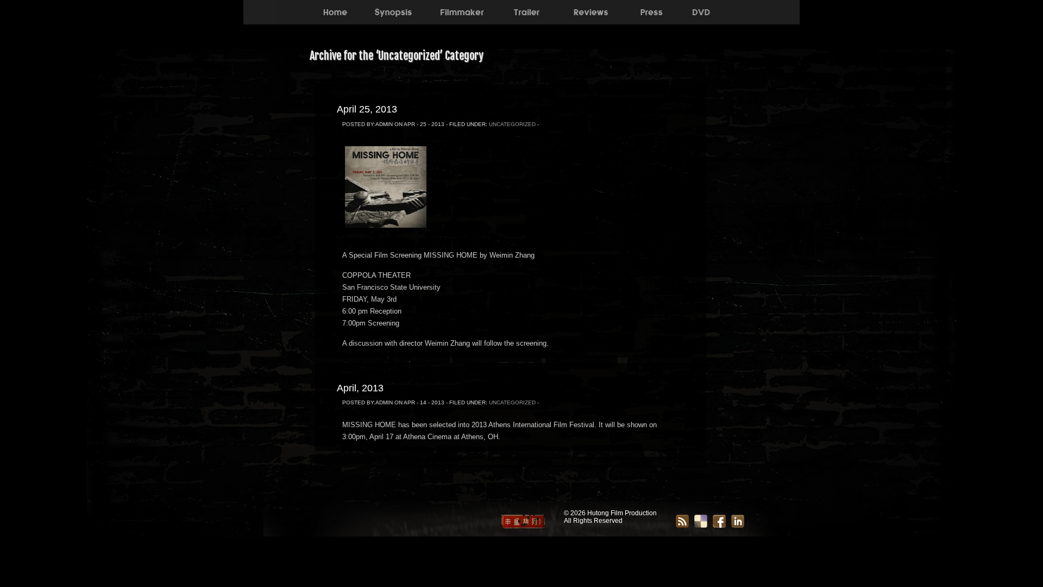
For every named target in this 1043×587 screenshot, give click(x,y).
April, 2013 (360, 388)
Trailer (526, 11)
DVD (701, 11)
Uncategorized (512, 124)
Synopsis (393, 11)
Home (335, 11)
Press (651, 11)
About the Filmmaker (461, 11)
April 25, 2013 (367, 109)
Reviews (591, 11)
